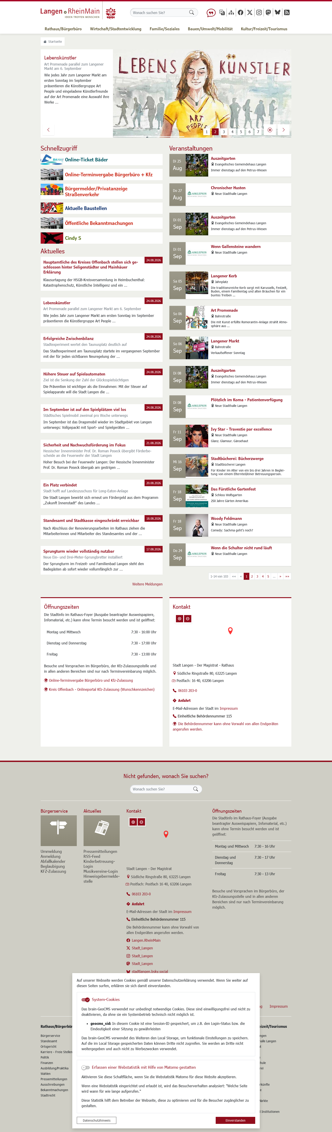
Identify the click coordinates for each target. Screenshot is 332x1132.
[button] (48, 129)
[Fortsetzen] (270, 129)
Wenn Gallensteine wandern (236, 246)
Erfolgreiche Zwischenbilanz (68, 338)
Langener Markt (225, 340)
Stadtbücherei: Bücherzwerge (237, 458)
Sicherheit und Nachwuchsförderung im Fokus (84, 444)
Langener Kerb (224, 275)
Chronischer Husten (228, 187)
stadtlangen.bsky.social (150, 971)
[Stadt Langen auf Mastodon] (268, 12)
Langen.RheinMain (146, 940)
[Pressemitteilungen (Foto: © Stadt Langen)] (102, 830)
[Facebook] (240, 12)
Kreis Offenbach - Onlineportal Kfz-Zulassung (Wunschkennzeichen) (101, 689)
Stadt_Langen (142, 948)
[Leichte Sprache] (211, 12)
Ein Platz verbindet (60, 484)
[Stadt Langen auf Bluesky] (277, 12)
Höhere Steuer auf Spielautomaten (74, 373)
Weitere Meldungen (147, 584)
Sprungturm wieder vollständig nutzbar (78, 551)
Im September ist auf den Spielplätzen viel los (84, 409)
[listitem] (102, 159)
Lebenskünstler (56, 302)
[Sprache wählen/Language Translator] (222, 12)
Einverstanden (235, 1120)
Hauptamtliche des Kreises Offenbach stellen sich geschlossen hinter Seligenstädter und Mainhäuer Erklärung (90, 266)
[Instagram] (259, 12)
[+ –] (230, 634)
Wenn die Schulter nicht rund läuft (241, 547)
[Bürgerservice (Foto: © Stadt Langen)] (59, 830)
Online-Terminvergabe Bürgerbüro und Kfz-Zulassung (91, 680)
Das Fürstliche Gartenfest (233, 488)
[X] (249, 12)
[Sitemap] (231, 12)
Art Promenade (224, 310)
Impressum (229, 708)
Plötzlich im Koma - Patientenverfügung (247, 399)
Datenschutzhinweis (96, 1120)
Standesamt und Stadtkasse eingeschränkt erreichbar (91, 520)
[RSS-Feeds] (286, 12)
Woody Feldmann (226, 518)
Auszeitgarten (223, 158)
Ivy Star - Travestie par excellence (241, 429)
